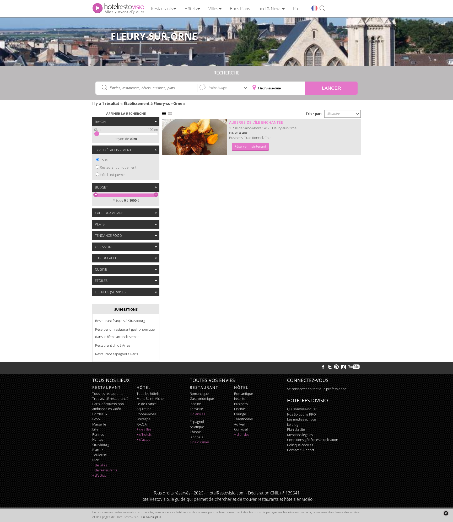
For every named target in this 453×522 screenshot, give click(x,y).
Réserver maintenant (250, 146)
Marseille (99, 424)
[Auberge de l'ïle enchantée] (194, 137)
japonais (196, 437)
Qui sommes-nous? (301, 409)
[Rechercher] (322, 8)
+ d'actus (99, 475)
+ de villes (99, 465)
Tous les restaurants (107, 393)
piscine (239, 408)
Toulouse (99, 455)
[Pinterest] (336, 367)
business (241, 403)
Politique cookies (300, 445)
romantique (199, 393)
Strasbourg (100, 444)
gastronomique (202, 398)
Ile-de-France (147, 403)
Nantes (97, 439)
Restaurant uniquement (118, 167)
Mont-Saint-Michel (150, 398)
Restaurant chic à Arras (112, 345)
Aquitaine (144, 408)
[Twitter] (330, 367)
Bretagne (143, 419)
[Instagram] (343, 367)
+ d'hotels (144, 434)
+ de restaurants (104, 470)
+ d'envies (197, 414)
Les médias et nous (301, 419)
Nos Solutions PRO (301, 414)
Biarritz (97, 449)
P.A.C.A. (142, 424)
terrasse (196, 408)
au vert (239, 424)
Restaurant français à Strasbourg (120, 320)
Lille (95, 429)
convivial (241, 429)
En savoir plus (151, 517)
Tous (103, 160)
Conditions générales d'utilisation (312, 439)
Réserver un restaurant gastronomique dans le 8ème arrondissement (125, 333)
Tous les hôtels (148, 393)
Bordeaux (99, 414)
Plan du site (296, 429)
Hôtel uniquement (114, 174)
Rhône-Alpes (146, 414)
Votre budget (218, 87)
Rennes (98, 434)
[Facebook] (323, 367)
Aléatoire (333, 113)
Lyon (96, 419)
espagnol (197, 421)
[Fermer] (446, 513)
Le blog (292, 424)
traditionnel (243, 419)
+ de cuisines (199, 442)
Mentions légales (300, 434)
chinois (195, 431)
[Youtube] (354, 367)
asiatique (197, 426)
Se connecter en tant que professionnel (317, 388)
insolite (195, 403)
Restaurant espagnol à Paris (116, 354)
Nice (95, 460)
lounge (240, 414)
